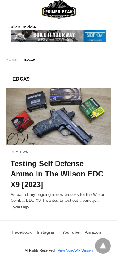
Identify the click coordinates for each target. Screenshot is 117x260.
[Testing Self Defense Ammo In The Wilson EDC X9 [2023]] (58, 116)
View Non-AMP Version (75, 250)
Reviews (20, 152)
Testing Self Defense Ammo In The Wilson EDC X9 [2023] (57, 174)
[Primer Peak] (59, 9)
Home (11, 59)
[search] (108, 9)
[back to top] (103, 246)
